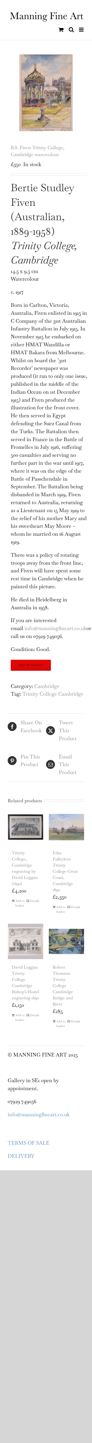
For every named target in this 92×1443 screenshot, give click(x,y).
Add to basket (30, 665)
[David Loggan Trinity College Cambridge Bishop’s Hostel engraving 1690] (25, 941)
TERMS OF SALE (28, 1143)
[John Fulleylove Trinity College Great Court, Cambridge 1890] (66, 827)
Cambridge (46, 686)
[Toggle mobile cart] (61, 29)
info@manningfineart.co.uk (55, 628)
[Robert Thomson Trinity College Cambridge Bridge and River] (66, 941)
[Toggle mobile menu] (81, 29)
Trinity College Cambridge (52, 693)
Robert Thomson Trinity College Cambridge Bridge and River (63, 985)
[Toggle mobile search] (71, 29)
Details (34, 901)
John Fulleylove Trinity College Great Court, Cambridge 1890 (65, 871)
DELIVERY (21, 1156)
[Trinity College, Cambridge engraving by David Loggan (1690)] (25, 827)
